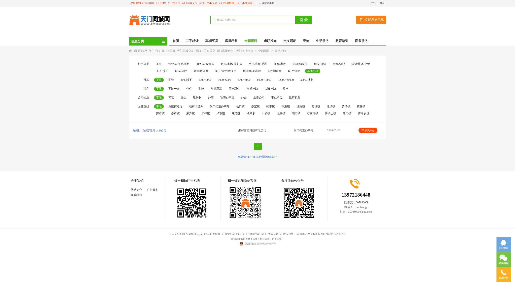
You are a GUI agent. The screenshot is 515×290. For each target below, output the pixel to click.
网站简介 (136, 189)
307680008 (362, 202)
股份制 (197, 97)
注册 (373, 3)
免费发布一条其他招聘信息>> (257, 156)
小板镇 (266, 113)
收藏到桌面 (268, 3)
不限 (159, 63)
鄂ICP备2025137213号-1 (333, 234)
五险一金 (174, 88)
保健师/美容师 (252, 70)
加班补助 (270, 88)
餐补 (285, 88)
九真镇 (281, 113)
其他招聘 (280, 50)
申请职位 (368, 130)
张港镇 (285, 106)
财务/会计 (181, 70)
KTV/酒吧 (294, 70)
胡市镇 (296, 113)
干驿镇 (205, 113)
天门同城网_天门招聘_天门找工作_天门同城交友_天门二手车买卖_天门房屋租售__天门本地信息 (193, 50)
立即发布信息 (374, 19)
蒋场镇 (316, 106)
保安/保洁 (320, 63)
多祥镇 (175, 113)
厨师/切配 (339, 63)
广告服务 (152, 189)
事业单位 (276, 97)
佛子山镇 (330, 113)
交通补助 (252, 88)
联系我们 (136, 195)
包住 (189, 88)
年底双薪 (216, 88)
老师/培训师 (201, 70)
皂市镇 (347, 113)
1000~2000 (205, 79)
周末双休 (234, 88)
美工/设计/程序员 (225, 70)
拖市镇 (270, 106)
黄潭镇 (346, 106)
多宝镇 (255, 106)
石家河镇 (312, 113)
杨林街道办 (196, 106)
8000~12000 (264, 79)
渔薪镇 (301, 106)
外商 (211, 97)
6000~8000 (244, 79)
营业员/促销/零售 (179, 63)
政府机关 (294, 97)
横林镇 (361, 106)
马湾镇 (236, 113)
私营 (171, 97)
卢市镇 (220, 113)
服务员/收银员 (205, 63)
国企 (183, 97)
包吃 (201, 88)
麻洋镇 (190, 113)
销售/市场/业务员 (231, 63)
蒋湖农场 (363, 113)
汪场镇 (331, 106)
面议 (171, 79)
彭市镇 (160, 113)
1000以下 (186, 79)
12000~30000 (286, 79)
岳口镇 (240, 106)
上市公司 (259, 97)
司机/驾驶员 (300, 63)
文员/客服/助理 (258, 63)
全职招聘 (264, 50)
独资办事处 (227, 97)
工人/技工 (162, 70)
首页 (176, 40)
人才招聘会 (274, 70)
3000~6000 (224, 79)
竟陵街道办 (175, 106)
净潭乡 (251, 113)
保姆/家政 (280, 63)
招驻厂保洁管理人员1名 (150, 130)
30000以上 (306, 79)
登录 (382, 3)
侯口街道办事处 (220, 106)
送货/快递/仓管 (360, 63)
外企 (244, 97)
